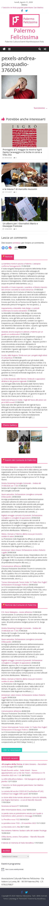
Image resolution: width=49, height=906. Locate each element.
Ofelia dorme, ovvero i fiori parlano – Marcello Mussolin (22, 837)
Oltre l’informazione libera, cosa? (14, 810)
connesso (16, 242)
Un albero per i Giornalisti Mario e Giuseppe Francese (20, 225)
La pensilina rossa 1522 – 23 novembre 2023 (18, 823)
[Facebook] (3, 247)
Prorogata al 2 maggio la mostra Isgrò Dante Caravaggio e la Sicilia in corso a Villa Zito (22, 152)
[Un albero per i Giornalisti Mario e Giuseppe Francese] (24, 198)
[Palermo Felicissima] (4, 49)
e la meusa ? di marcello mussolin (20, 189)
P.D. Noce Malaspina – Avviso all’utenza (16, 467)
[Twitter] (6, 247)
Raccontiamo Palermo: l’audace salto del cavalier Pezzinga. (24, 830)
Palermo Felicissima (24, 34)
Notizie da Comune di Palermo (20, 605)
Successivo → (41, 108)
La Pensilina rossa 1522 (10, 819)
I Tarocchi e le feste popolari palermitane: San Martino (22, 7)
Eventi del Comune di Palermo (20, 460)
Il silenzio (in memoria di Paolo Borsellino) (17, 843)
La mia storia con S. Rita (10, 827)
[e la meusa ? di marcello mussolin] (24, 164)
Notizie (8, 256)
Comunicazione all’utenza (11, 566)
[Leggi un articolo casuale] (45, 48)
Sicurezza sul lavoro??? (10, 806)
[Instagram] (10, 247)
